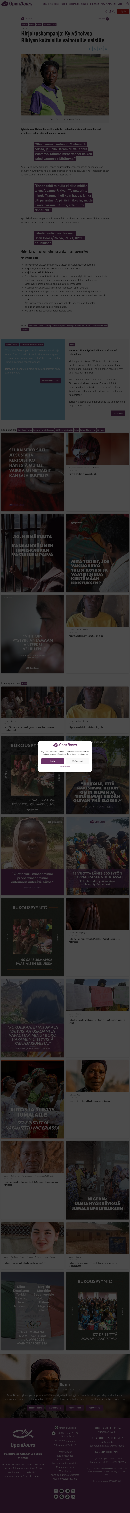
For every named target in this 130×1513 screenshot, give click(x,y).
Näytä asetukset (77, 761)
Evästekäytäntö (65, 766)
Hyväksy (52, 761)
